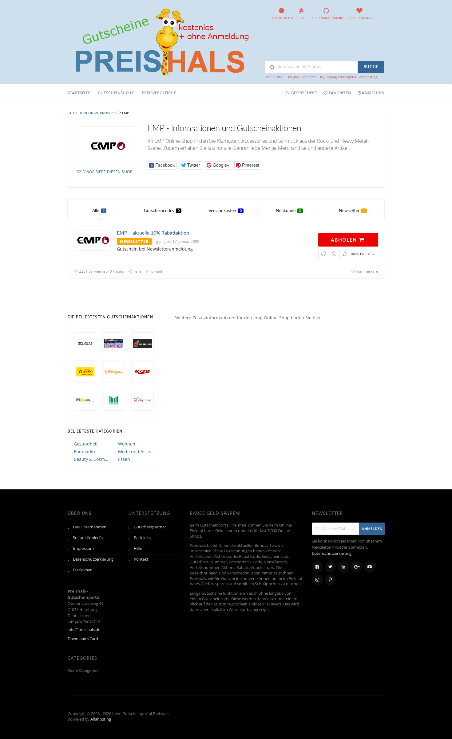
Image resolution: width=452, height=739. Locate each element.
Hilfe (138, 548)
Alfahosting (368, 77)
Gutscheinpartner (150, 527)
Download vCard (83, 638)
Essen (124, 459)
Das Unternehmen (89, 527)
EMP (159, 141)
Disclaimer (82, 570)
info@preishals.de (84, 629)
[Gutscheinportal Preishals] (160, 41)
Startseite (79, 92)
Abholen (345, 239)
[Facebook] (317, 567)
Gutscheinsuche (116, 92)
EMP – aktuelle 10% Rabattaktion (153, 233)
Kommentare (366, 271)
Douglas (293, 77)
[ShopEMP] (107, 145)
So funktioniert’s (88, 537)
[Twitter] (330, 567)
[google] (356, 567)
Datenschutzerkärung (331, 553)
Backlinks (142, 537)
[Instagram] (317, 579)
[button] (162, 165)
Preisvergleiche (159, 92)
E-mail (156, 271)
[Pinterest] (330, 579)
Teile (136, 271)
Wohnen (126, 444)
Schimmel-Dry (313, 77)
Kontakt (141, 559)
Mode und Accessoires (136, 451)
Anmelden (373, 92)
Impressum (83, 548)
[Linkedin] (343, 567)
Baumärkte (85, 451)
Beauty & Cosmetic (91, 459)
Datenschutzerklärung (93, 559)
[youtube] (369, 567)
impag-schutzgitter (342, 77)
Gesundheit (86, 444)
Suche (371, 67)
